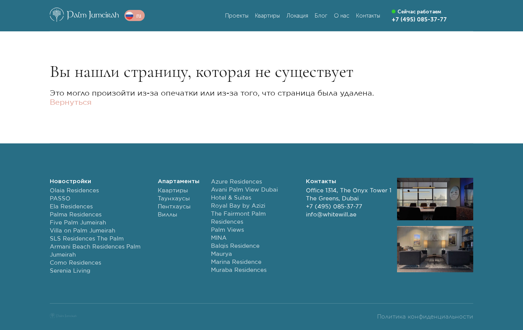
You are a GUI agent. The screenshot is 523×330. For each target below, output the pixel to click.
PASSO (60, 199)
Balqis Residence (235, 246)
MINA (219, 238)
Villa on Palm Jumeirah (82, 231)
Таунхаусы (174, 199)
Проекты (236, 15)
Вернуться (71, 102)
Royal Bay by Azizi (238, 206)
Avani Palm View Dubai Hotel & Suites (244, 194)
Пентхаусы (174, 207)
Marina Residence (236, 262)
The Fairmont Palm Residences (238, 218)
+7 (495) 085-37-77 (334, 207)
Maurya (221, 254)
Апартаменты (178, 181)
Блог (321, 15)
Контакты (368, 15)
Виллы (167, 215)
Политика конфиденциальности (425, 317)
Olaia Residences (74, 190)
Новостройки (70, 181)
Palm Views (227, 230)
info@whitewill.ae (331, 215)
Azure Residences (236, 182)
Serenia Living (70, 271)
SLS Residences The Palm (87, 239)
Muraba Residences (238, 270)
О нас (342, 15)
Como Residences (75, 263)
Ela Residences (71, 207)
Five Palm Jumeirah (78, 223)
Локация (297, 15)
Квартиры (267, 15)
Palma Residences (75, 215)
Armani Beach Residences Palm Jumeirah (95, 251)
